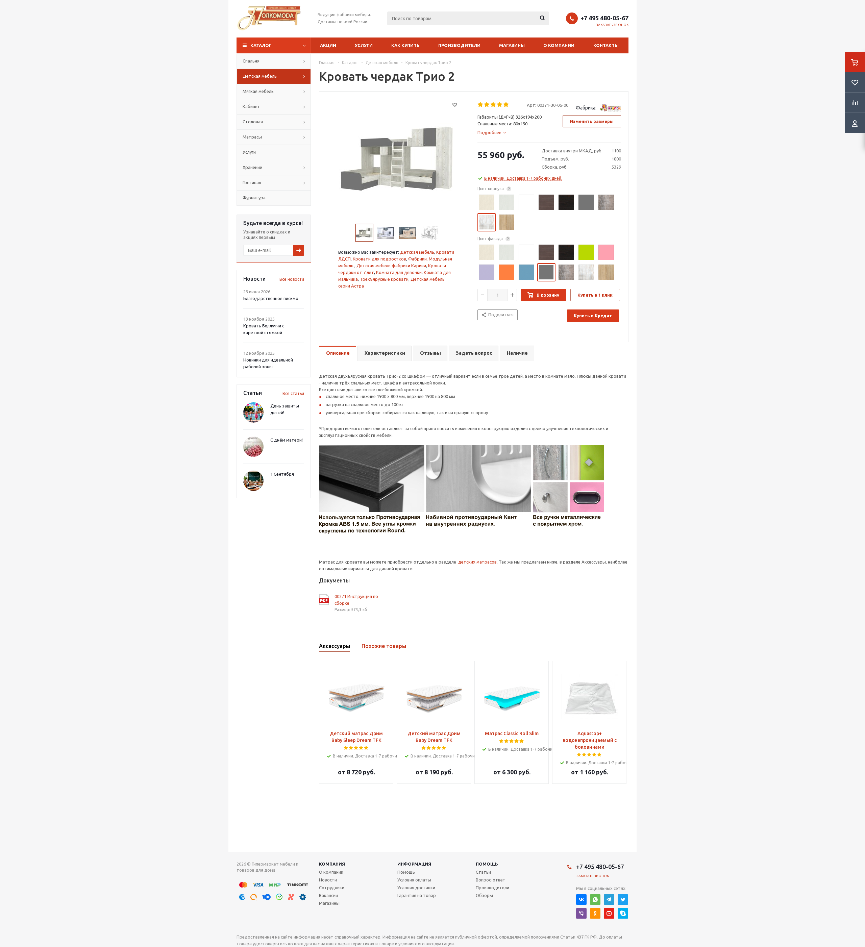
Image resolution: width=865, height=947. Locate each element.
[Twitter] (623, 899)
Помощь (487, 864)
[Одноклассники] (595, 913)
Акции (328, 45)
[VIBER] (581, 913)
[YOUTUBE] (609, 913)
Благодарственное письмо (270, 298)
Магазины (512, 45)
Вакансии (328, 895)
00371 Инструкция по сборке (356, 599)
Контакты (606, 45)
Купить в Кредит (593, 315)
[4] (500, 104)
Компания (332, 864)
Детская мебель (417, 252)
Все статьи (293, 393)
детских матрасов (477, 561)
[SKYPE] (623, 913)
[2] (487, 104)
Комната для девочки (399, 272)
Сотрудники (331, 887)
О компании (558, 45)
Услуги (364, 45)
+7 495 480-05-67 (604, 18)
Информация (414, 864)
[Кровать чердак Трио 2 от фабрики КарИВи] (396, 158)
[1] (480, 104)
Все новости (291, 279)
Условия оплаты (414, 879)
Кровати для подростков (379, 258)
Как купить (405, 45)
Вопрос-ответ (490, 879)
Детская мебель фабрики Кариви (391, 265)
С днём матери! (286, 440)
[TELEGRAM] (609, 899)
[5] (506, 104)
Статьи (483, 872)
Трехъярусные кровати (384, 279)
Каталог (261, 45)
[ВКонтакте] (581, 899)
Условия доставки (416, 887)
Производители (459, 45)
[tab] (491, 132)
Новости (328, 879)
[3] (493, 104)
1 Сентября (282, 474)
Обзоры (484, 895)
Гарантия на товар (416, 895)
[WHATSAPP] (595, 899)
